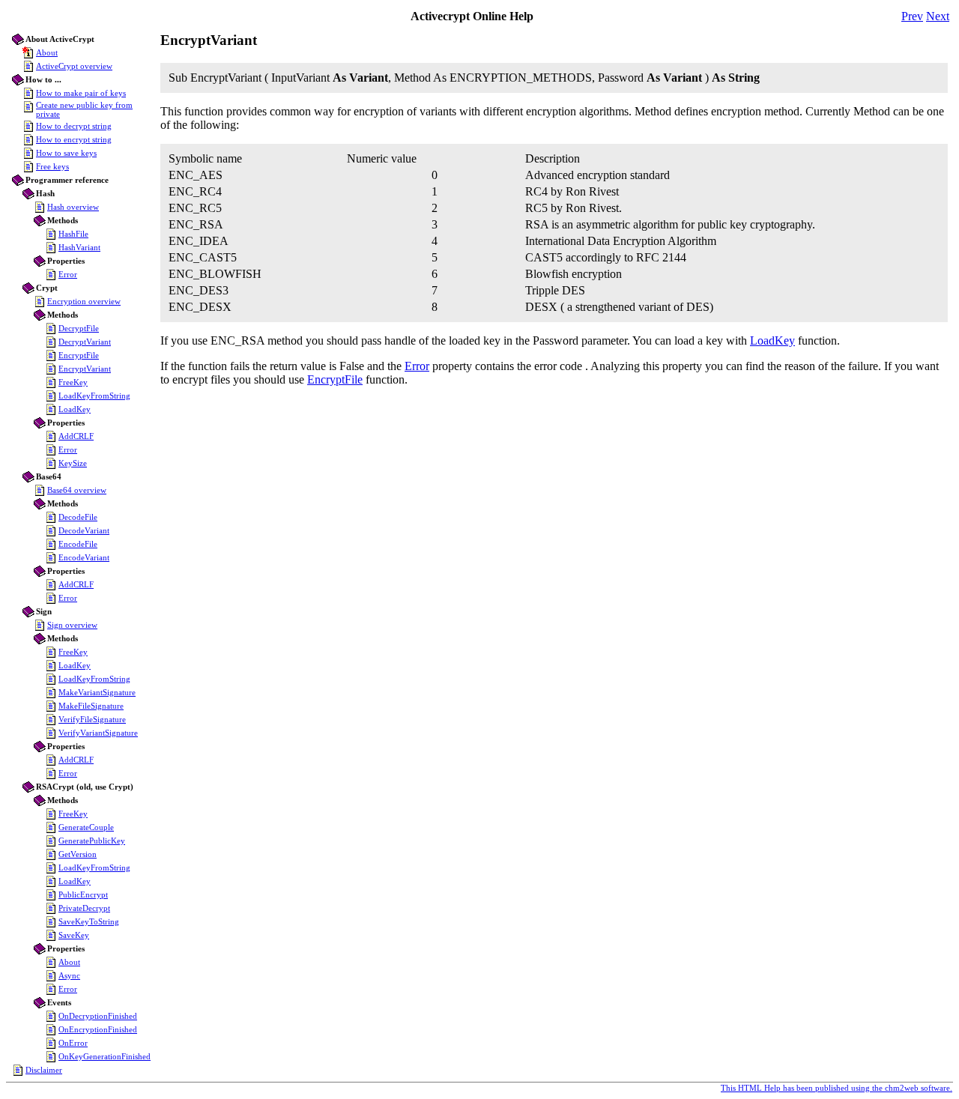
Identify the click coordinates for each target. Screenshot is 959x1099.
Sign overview (72, 624)
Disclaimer (43, 1069)
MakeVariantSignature (97, 692)
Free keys (52, 166)
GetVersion (77, 854)
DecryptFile (78, 328)
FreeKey (73, 382)
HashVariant (79, 247)
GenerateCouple (86, 827)
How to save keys (66, 152)
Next (937, 16)
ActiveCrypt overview (74, 65)
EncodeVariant (83, 557)
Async (69, 975)
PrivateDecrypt (84, 907)
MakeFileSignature (91, 705)
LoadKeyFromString (94, 395)
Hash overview (73, 206)
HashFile (73, 233)
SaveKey (73, 934)
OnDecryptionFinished (97, 1015)
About (47, 52)
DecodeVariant (83, 530)
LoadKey (74, 409)
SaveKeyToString (88, 921)
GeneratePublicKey (91, 840)
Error (67, 274)
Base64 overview (76, 489)
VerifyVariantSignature (98, 732)
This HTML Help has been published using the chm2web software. (836, 1087)
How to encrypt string (74, 139)
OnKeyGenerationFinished (104, 1056)
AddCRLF (76, 436)
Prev (912, 16)
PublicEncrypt (83, 894)
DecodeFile (77, 516)
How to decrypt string (74, 125)
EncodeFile (77, 543)
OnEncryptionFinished (97, 1029)
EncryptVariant (84, 368)
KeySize (72, 462)
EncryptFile (78, 355)
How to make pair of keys (81, 92)
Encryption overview (84, 301)
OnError (73, 1042)
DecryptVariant (84, 341)
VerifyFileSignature (92, 719)
